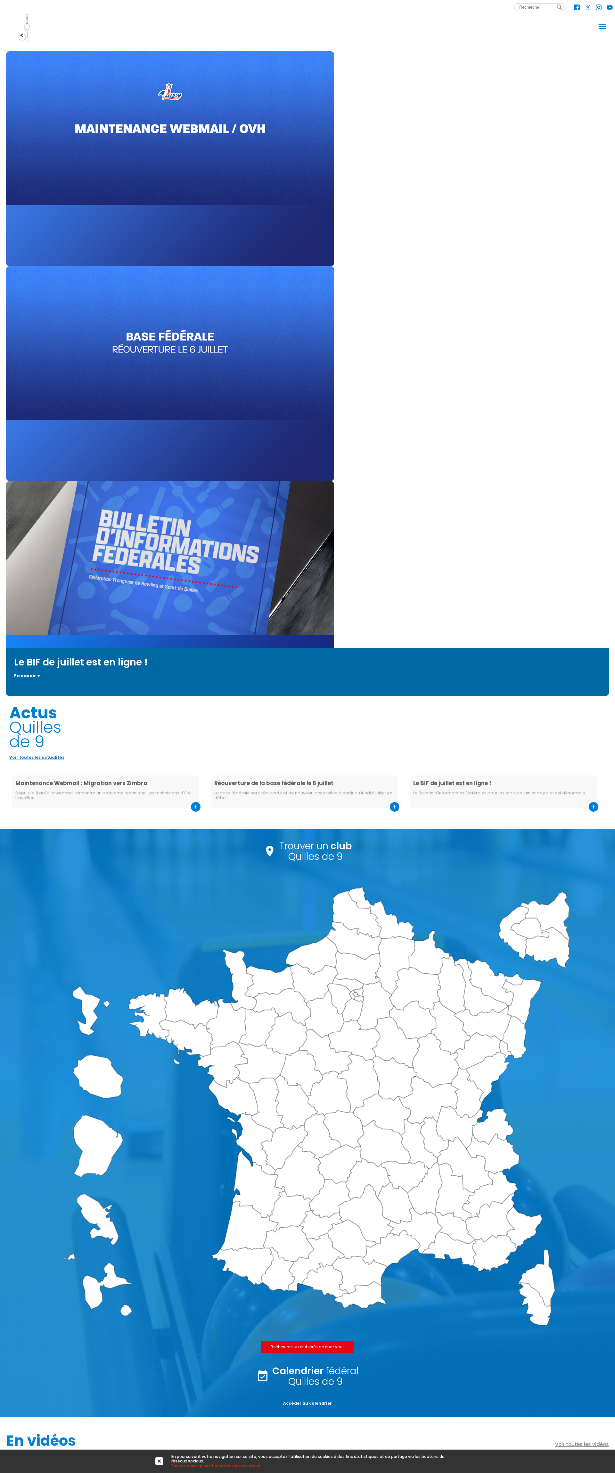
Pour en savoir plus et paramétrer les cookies (215, 1466)
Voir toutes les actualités (36, 757)
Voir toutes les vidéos (582, 1445)
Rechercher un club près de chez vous (308, 1347)
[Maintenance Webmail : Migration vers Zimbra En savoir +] (307, 158)
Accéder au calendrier (307, 1403)
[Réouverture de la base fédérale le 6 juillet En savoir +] (307, 373)
